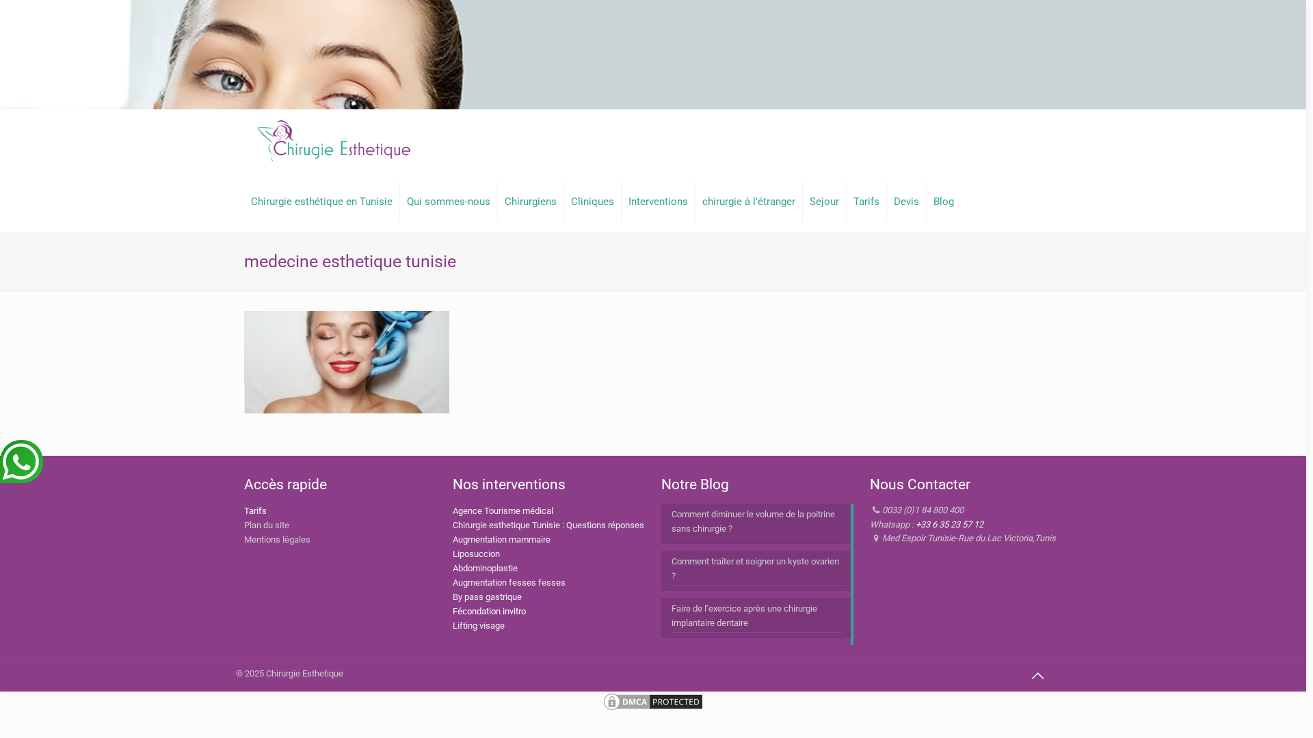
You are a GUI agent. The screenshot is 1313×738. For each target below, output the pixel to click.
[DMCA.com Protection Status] (653, 709)
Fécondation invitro (489, 611)
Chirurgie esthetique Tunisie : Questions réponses (548, 525)
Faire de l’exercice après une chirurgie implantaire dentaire (744, 615)
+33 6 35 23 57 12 (949, 524)
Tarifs (255, 511)
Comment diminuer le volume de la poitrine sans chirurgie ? (753, 521)
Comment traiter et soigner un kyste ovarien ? (755, 568)
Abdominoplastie (485, 568)
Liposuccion (476, 554)
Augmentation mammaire (502, 539)
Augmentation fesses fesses (509, 582)
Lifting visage (479, 625)
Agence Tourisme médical (503, 511)
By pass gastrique (487, 597)
